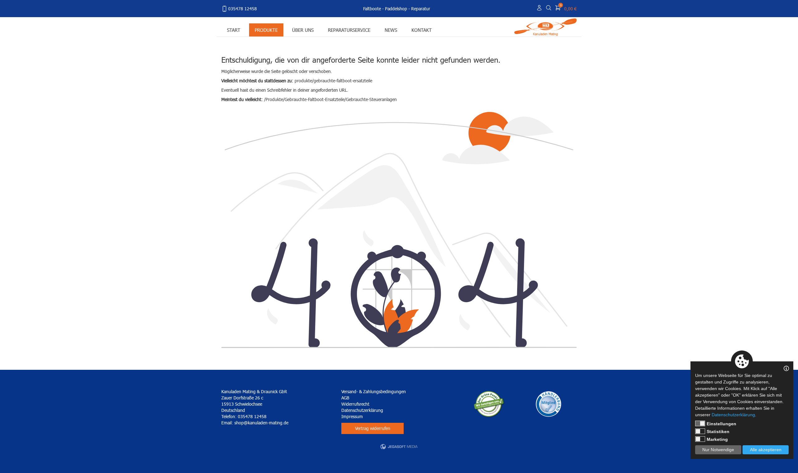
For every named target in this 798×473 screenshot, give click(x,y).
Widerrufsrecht (355, 404)
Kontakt (421, 30)
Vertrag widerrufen (372, 428)
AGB (345, 397)
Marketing (717, 439)
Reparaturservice (349, 30)
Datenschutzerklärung (362, 410)
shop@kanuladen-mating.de (261, 422)
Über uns (303, 30)
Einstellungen (721, 423)
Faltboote (372, 8)
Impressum (352, 416)
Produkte (266, 30)
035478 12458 (242, 8)
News (391, 30)
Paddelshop (396, 8)
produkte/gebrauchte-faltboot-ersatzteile (333, 80)
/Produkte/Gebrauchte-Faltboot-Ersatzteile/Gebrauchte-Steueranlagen (330, 99)
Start (233, 30)
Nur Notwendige (718, 449)
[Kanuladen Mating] (545, 25)
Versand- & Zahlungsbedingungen (373, 391)
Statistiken (718, 431)
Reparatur (420, 8)
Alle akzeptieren (765, 449)
